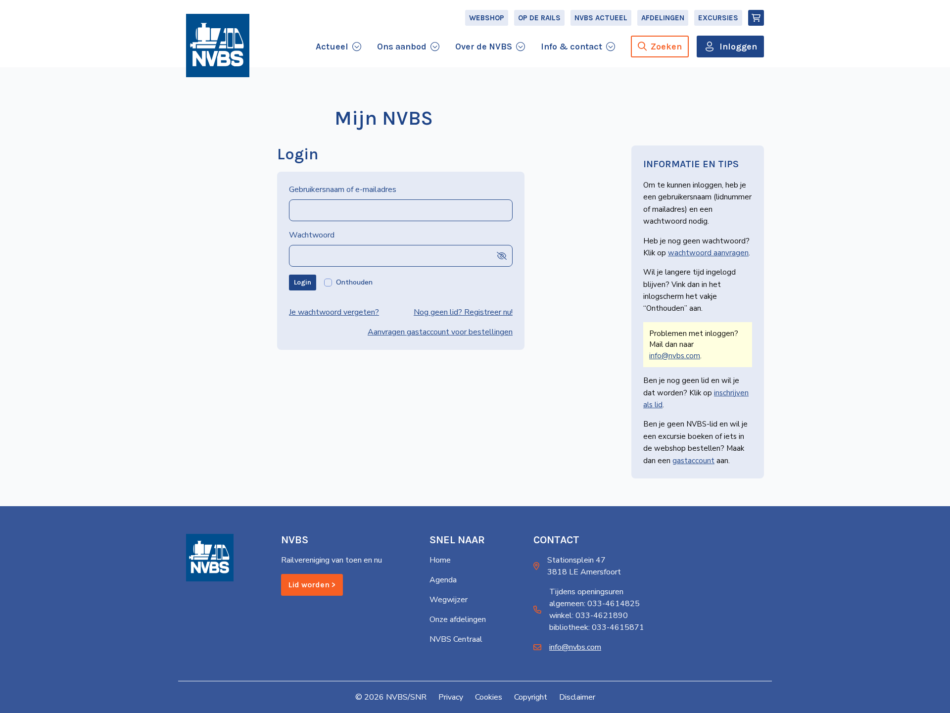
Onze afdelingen (457, 619)
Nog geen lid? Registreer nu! (463, 312)
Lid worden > (312, 584)
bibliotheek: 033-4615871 (596, 627)
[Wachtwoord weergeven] (502, 255)
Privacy (450, 697)
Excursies (718, 17)
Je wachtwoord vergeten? (334, 312)
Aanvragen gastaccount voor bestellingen (440, 332)
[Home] (217, 45)
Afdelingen (662, 17)
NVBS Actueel (600, 17)
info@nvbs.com (674, 356)
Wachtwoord (311, 235)
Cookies (488, 697)
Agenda (443, 579)
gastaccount (693, 461)
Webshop (486, 17)
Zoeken (666, 46)
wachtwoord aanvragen (708, 253)
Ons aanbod (402, 46)
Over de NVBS (483, 46)
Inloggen (738, 46)
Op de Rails (539, 17)
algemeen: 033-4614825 (594, 603)
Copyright (530, 697)
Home (440, 560)
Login (302, 282)
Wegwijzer (448, 599)
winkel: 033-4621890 (588, 615)
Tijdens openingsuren (586, 591)
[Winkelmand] (756, 18)
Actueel (332, 46)
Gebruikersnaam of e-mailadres (342, 189)
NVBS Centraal (455, 639)
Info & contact (571, 46)
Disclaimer (577, 697)
